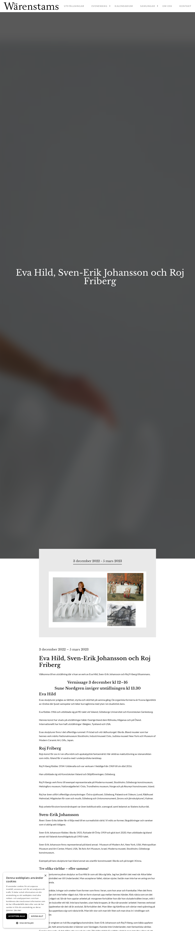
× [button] (45, 875)
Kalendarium (124, 6)
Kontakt (185, 6)
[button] (26, 923)
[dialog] (26, 900)
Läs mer (17, 910)
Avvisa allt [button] (37, 916)
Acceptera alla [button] (16, 916)
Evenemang (99, 6)
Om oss (167, 6)
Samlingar (147, 6)
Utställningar (74, 6)
